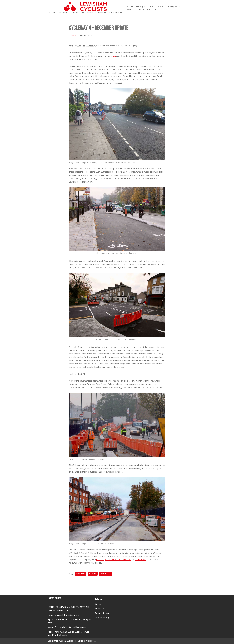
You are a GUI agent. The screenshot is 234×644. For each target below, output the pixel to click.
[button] (152, 6)
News (129, 9)
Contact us (152, 9)
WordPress (91, 640)
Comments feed (102, 613)
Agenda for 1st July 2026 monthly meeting (67, 627)
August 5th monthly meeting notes (63, 615)
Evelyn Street (105, 574)
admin (73, 35)
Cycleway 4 (80, 574)
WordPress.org (102, 617)
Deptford (92, 574)
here (114, 56)
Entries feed (100, 608)
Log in (98, 604)
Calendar (140, 9)
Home (130, 6)
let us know (140, 559)
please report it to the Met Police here (113, 559)
